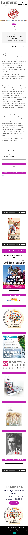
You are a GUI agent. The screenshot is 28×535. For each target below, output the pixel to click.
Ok (14, 532)
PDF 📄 (22, 46)
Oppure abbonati (14, 290)
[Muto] (19, 212)
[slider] (23, 212)
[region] (14, 504)
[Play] (4, 212)
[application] (14, 212)
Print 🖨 (14, 46)
